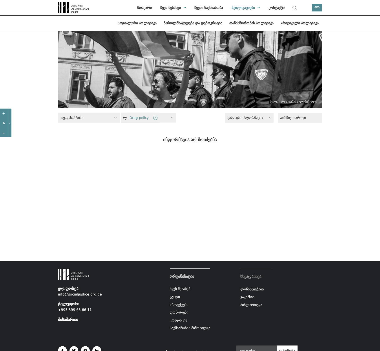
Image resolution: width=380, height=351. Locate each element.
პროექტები (179, 304)
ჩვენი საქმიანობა (208, 8)
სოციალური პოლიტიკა (137, 23)
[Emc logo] (73, 7)
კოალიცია (178, 320)
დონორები (179, 312)
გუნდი (175, 297)
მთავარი (144, 8)
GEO (317, 7)
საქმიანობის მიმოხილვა (190, 328)
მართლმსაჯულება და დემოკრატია (193, 23)
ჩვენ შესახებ (170, 8)
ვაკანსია (247, 297)
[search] (295, 8)
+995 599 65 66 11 (75, 310)
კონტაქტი (277, 8)
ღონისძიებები (252, 289)
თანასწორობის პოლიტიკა (251, 23)
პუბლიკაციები (243, 8)
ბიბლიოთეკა (251, 305)
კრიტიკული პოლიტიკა (300, 23)
